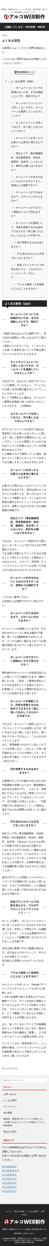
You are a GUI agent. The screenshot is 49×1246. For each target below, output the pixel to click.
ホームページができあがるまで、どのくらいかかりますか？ (27, 196)
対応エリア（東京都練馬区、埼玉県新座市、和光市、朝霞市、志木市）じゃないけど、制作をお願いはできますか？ (27, 161)
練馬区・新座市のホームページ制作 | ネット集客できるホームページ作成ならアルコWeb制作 (24, 1122)
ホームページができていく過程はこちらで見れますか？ (27, 212)
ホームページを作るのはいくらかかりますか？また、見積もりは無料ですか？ (27, 181)
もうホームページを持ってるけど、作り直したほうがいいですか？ (27, 127)
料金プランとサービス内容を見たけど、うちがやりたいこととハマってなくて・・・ (27, 271)
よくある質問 (9, 1100)
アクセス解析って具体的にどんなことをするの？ (27, 286)
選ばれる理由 (9, 1131)
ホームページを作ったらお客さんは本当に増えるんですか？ (27, 142)
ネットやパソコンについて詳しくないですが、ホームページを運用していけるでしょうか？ (27, 109)
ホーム (8, 1211)
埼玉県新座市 (9, 1174)
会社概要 (7, 1112)
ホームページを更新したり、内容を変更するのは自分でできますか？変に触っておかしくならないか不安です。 (27, 229)
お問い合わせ (9, 1094)
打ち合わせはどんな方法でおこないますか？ (27, 255)
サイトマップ (9, 1106)
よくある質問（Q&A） (21, 81)
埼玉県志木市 (9, 1178)
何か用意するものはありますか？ (27, 244)
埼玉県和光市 (9, 1183)
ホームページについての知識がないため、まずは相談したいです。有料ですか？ (27, 92)
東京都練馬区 (9, 1166)
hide (31, 71)
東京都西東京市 (10, 1170)
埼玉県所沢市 (9, 1191)
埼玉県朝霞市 (9, 1187)
